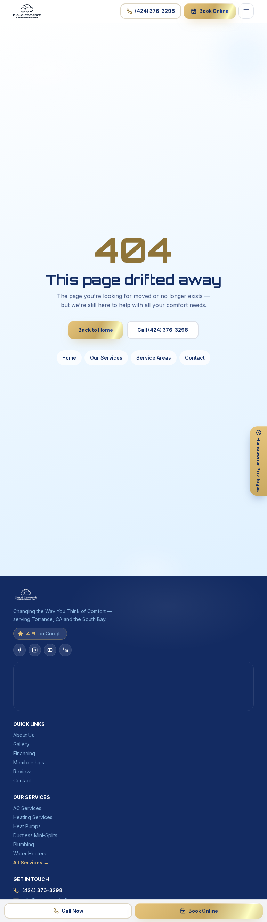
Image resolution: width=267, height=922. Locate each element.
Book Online (214, 11)
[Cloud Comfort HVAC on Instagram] (35, 650)
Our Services (106, 358)
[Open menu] (246, 11)
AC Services (27, 808)
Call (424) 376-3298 (162, 330)
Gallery (21, 744)
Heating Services (32, 817)
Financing (24, 753)
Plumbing (23, 844)
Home (69, 358)
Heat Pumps (27, 826)
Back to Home (95, 330)
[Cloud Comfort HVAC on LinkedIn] (65, 650)
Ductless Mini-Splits (35, 835)
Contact (195, 358)
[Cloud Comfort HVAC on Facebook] (19, 650)
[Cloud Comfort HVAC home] (27, 11)
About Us (23, 735)
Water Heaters (29, 853)
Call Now (72, 911)
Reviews (23, 771)
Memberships (28, 762)
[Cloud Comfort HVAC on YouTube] (50, 650)
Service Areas (153, 358)
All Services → (31, 862)
